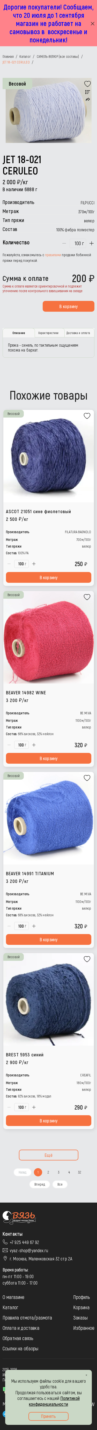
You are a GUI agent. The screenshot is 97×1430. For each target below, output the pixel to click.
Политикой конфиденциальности (54, 1401)
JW (92, 1404)
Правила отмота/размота (27, 1317)
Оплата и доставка (21, 1328)
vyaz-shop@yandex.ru (29, 1250)
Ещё (48, 1155)
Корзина (81, 1307)
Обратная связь (18, 1338)
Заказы (80, 1317)
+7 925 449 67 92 (24, 1242)
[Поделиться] (88, 99)
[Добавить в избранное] (87, 84)
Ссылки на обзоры (21, 1348)
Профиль (81, 1297)
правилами (53, 255)
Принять (48, 1416)
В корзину (68, 306)
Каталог (10, 1307)
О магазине (14, 1297)
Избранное (83, 1328)
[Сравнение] (87, 92)
